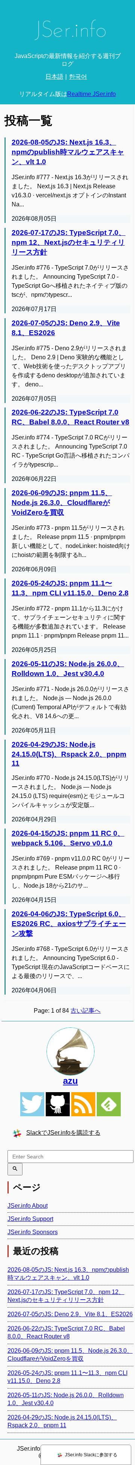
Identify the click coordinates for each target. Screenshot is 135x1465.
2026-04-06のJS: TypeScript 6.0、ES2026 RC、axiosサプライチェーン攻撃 (69, 923)
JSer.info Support (30, 1219)
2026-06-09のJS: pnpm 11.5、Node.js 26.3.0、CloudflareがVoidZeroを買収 (62, 502)
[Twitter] (32, 1104)
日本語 (54, 76)
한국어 (78, 76)
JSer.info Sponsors (33, 1232)
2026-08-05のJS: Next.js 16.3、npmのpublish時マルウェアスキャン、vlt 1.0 (68, 152)
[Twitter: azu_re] (71, 1051)
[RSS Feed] (83, 1104)
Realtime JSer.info (91, 94)
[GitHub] (58, 1104)
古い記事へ (85, 1010)
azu (70, 1081)
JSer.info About (28, 1206)
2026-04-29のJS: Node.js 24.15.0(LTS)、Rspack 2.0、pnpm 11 (69, 753)
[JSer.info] (67, 32)
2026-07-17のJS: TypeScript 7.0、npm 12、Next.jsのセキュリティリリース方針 (69, 242)
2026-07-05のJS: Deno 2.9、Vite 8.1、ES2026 (70, 1314)
